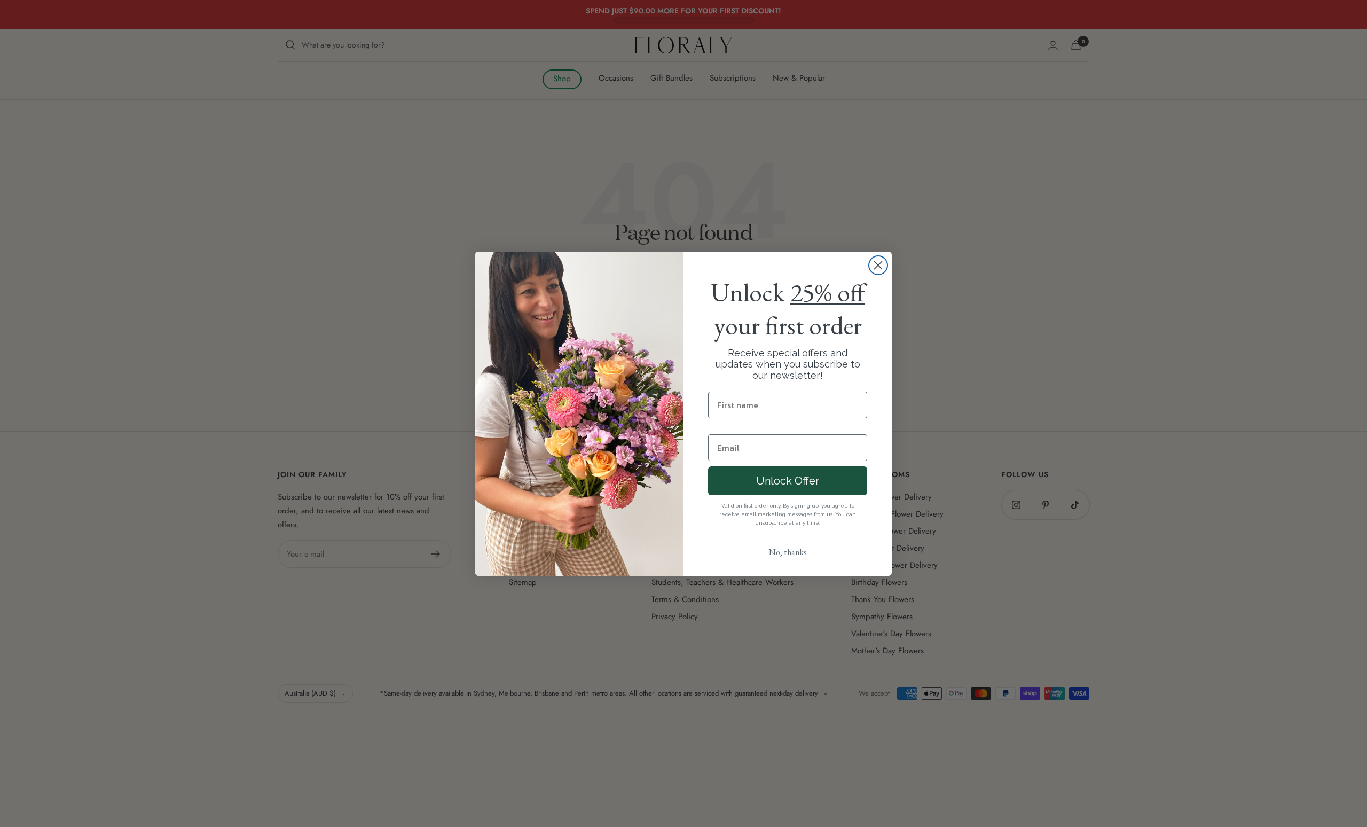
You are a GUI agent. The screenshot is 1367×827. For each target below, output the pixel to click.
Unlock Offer (787, 480)
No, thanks (788, 552)
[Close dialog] (878, 265)
